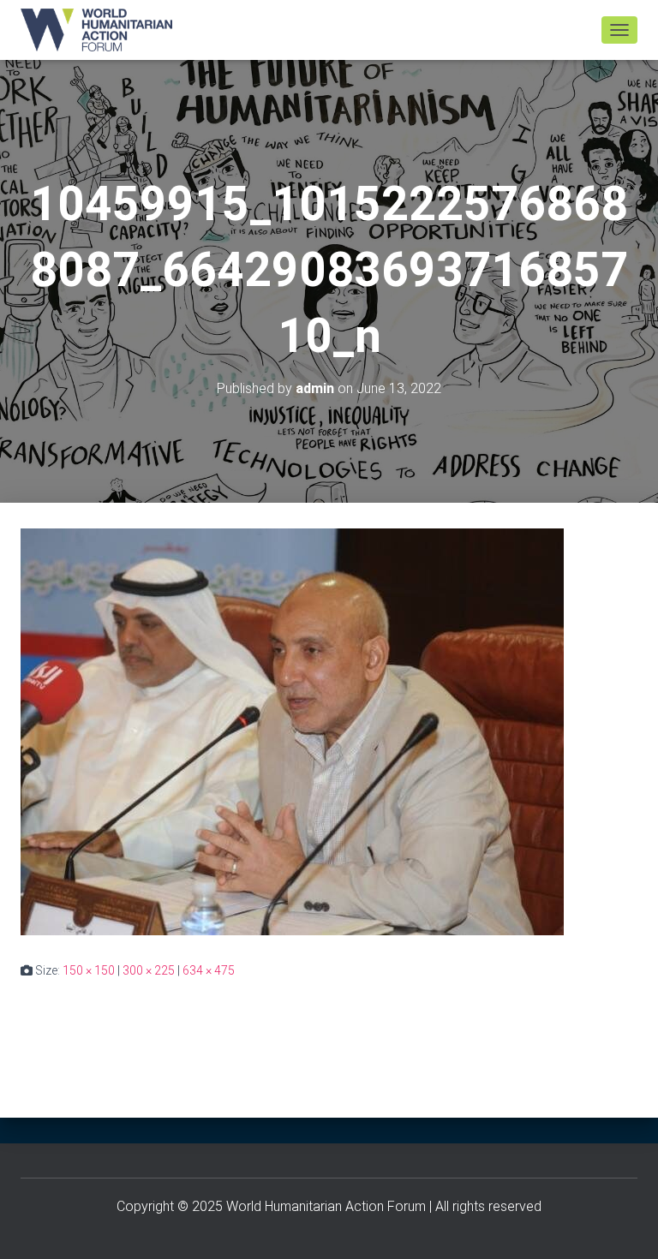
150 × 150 (89, 970)
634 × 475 (208, 970)
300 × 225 (149, 970)
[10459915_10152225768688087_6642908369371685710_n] (292, 730)
